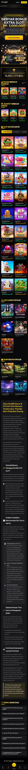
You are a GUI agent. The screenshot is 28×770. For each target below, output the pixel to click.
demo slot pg (11, 623)
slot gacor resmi (11, 444)
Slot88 (8, 478)
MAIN (5, 91)
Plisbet (5, 426)
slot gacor (20, 656)
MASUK (17, 2)
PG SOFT (16, 131)
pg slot (12, 560)
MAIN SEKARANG (14, 37)
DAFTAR (24, 2)
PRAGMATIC (7, 131)
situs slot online (12, 430)
